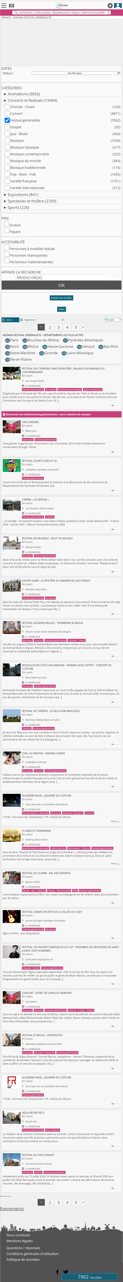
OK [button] (61, 285)
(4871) (115, 113)
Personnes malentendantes (31, 262)
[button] (61, 299)
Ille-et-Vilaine (19, 359)
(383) (116, 161)
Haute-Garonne (58, 346)
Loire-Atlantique (77, 352)
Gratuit (15, 225)
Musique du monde (25, 161)
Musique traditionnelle (28, 167)
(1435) (115, 174)
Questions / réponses (23, 1248)
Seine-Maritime (20, 352)
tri (63, 320)
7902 (90, 1277)
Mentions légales (19, 1241)
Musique (17, 140)
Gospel (15, 127)
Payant (15, 231)
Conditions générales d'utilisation (32, 1253)
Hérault (86, 346)
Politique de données (23, 1259)
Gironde (49, 352)
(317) (116, 147)
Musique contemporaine (29, 154)
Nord (12, 346)
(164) (116, 107)
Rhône (30, 346)
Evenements (12, 1208)
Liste (7, 320)
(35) (117, 127)
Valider (61, 309)
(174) (116, 167)
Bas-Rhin (109, 346)
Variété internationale (27, 188)
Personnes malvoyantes (28, 255)
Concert (16, 113)
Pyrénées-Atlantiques (83, 340)
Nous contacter (18, 1235)
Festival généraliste (25, 120)
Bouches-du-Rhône (41, 340)
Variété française (23, 181)
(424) (116, 134)
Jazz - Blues (19, 134)
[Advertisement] (61, 41)
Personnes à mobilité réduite (32, 248)
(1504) (115, 140)
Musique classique (24, 147)
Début (7, 73)
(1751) (115, 181)
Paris (12, 340)
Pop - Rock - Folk (23, 174)
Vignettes (27, 320)
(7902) (115, 120)
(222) (116, 154)
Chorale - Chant (22, 107)
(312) (116, 188)
